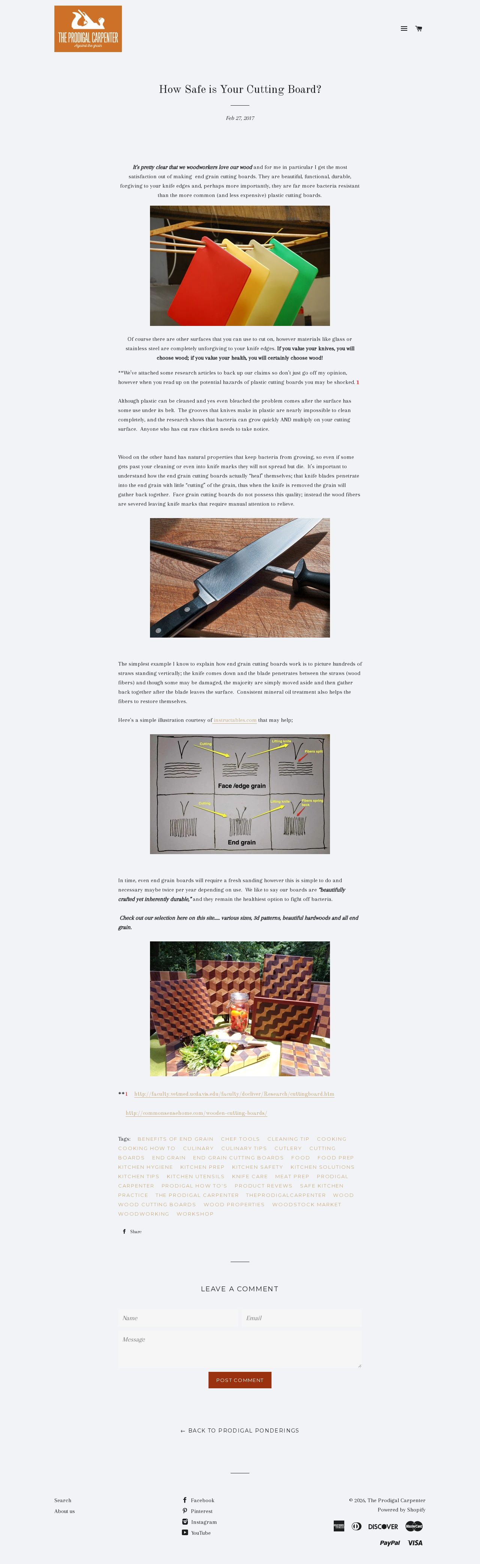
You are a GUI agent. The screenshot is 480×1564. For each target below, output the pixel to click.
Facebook (201, 1500)
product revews (264, 1186)
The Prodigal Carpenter (397, 1500)
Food (300, 1158)
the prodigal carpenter (197, 1195)
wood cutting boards (157, 1204)
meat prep (292, 1176)
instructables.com (234, 720)
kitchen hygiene (145, 1167)
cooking (332, 1139)
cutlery (288, 1148)
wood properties (234, 1204)
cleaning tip (288, 1139)
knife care (250, 1176)
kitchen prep (202, 1167)
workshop (195, 1214)
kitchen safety (258, 1167)
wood (343, 1195)
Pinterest (201, 1511)
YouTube (200, 1533)
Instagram (203, 1522)
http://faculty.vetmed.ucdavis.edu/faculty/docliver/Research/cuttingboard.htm (234, 1094)
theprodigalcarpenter (286, 1195)
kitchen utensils (196, 1176)
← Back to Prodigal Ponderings (240, 1430)
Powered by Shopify (402, 1509)
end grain (169, 1158)
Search (62, 1500)
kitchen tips (139, 1176)
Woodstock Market (306, 1204)
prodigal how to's (195, 1186)
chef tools (241, 1139)
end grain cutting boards (238, 1158)
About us (64, 1511)
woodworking (144, 1214)
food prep (336, 1158)
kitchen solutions (323, 1167)
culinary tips (244, 1148)
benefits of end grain (176, 1139)
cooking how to (147, 1148)
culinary (198, 1148)
